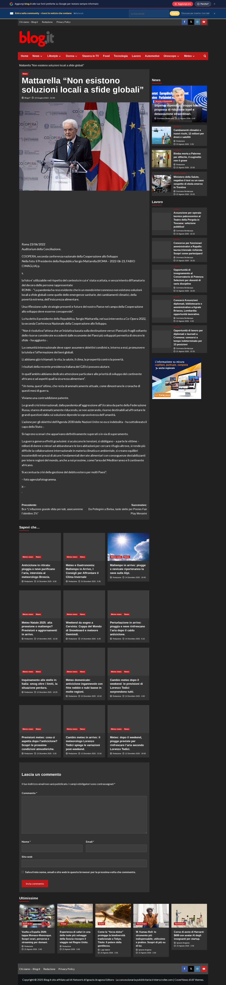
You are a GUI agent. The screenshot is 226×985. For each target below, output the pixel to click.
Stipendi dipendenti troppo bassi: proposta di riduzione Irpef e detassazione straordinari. (178, 109)
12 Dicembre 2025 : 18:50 (135, 753)
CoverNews (181, 979)
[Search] (205, 56)
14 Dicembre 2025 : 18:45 (135, 577)
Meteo (188, 56)
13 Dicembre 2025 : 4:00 (135, 696)
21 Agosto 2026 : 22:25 (185, 351)
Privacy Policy (63, 22)
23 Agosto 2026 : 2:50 (147, 953)
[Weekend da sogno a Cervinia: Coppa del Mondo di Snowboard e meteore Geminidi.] (84, 604)
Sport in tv (27, 924)
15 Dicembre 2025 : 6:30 (46, 581)
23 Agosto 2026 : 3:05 (71, 949)
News (35, 56)
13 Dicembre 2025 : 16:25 (47, 692)
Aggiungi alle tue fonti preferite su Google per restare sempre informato (56, 3)
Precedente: (52, 509)
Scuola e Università (163, 101)
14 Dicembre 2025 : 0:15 (135, 639)
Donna (70, 56)
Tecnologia (121, 56)
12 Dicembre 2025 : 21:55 (91, 753)
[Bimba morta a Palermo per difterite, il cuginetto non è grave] (161, 158)
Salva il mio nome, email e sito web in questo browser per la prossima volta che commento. (80, 872)
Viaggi (63, 924)
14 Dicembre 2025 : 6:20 (91, 639)
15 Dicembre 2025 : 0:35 (91, 581)
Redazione (47, 22)
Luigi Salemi (105, 950)
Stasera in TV (90, 56)
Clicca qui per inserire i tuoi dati (195, 13)
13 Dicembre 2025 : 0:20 (46, 753)
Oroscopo (170, 56)
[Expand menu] (41, 56)
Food (106, 56)
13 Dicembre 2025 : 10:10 (91, 696)
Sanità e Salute (180, 173)
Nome (26, 841)
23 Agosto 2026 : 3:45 (33, 949)
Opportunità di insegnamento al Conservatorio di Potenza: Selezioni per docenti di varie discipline (189, 276)
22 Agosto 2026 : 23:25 (185, 194)
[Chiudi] (214, 4)
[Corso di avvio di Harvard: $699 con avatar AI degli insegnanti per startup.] (189, 915)
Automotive (152, 56)
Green (101, 924)
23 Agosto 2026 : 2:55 (109, 953)
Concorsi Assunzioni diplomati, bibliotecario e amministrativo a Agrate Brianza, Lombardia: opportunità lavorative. (188, 307)
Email (90, 841)
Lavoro (136, 56)
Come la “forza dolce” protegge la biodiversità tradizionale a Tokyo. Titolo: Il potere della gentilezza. (111, 938)
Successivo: (117, 509)
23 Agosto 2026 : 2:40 (186, 118)
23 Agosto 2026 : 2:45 (185, 946)
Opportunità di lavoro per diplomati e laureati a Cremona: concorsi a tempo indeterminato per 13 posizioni (188, 337)
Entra (174, 13)
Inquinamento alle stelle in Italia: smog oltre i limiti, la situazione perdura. (39, 684)
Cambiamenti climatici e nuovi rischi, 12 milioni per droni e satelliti (189, 133)
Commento (29, 793)
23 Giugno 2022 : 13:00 (45, 98)
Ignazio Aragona (144, 950)
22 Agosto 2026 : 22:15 (185, 234)
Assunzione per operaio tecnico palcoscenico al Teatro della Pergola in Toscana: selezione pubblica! (187, 219)
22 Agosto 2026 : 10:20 (185, 291)
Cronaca (177, 126)
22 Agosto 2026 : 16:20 (185, 261)
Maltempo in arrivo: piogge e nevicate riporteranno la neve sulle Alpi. (128, 569)
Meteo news (28, 557)
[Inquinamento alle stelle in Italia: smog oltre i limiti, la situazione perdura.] (40, 661)
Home (24, 56)
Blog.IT (27, 98)
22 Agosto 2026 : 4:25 (185, 321)
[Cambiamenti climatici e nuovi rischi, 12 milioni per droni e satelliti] (161, 135)
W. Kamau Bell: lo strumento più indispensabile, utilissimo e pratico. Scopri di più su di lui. (150, 938)
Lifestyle (52, 56)
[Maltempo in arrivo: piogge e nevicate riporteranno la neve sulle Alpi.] (128, 547)
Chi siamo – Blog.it (28, 22)
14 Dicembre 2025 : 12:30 (47, 639)
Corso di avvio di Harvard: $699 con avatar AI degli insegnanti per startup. (189, 935)
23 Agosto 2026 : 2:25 (185, 144)
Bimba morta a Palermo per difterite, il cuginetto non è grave (187, 157)
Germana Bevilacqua (165, 118)
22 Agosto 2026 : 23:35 (185, 167)
